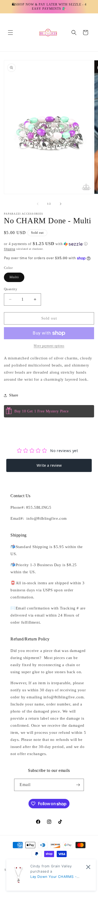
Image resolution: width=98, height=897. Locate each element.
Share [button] (13, 395)
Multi (16, 278)
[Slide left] (37, 204)
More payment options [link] (49, 346)
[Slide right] (60, 204)
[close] (88, 867)
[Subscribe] (78, 785)
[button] (10, 32)
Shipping (9, 248)
